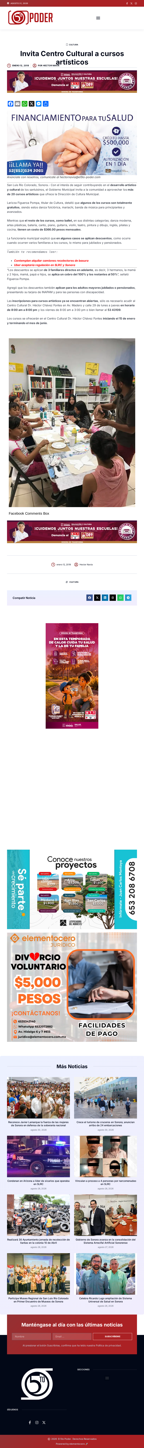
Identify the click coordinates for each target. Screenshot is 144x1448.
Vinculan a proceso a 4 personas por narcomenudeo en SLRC (105, 1182)
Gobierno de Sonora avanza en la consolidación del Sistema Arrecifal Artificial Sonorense (106, 1241)
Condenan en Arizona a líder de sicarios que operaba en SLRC (38, 1182)
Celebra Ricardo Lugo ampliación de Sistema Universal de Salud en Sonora (105, 1300)
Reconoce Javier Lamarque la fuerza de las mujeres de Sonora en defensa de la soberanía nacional (38, 1124)
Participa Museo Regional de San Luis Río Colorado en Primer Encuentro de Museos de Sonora (38, 1300)
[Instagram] (136, 3)
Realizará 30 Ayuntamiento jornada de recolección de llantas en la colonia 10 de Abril (38, 1241)
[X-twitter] (131, 3)
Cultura (73, 44)
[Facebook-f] (127, 3)
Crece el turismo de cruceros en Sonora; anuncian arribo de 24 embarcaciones (106, 1124)
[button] (98, 18)
